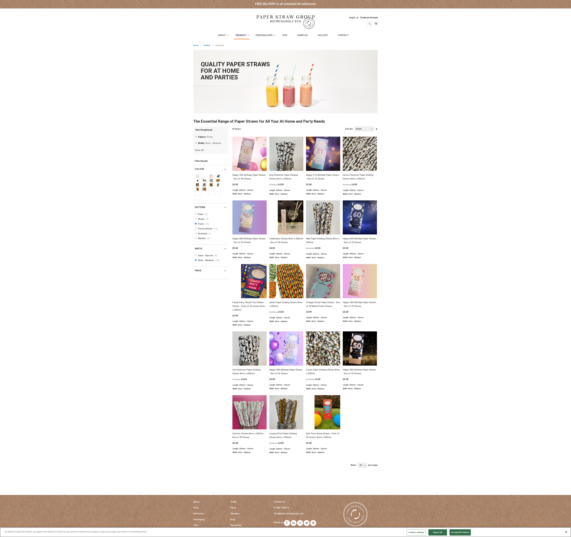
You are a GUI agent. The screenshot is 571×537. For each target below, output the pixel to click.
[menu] (285, 35)
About (196, 501)
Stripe (203, 219)
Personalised (208, 228)
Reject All (437, 532)
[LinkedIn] (294, 523)
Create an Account (369, 17)
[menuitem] (222, 35)
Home (195, 45)
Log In (352, 17)
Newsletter (236, 525)
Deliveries (198, 513)
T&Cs (196, 525)
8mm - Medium (209, 260)
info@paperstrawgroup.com (288, 513)
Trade (233, 501)
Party (204, 224)
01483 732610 (281, 507)
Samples (234, 513)
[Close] (566, 532)
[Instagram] (300, 523)
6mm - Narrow (208, 255)
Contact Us (279, 501)
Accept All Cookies (460, 532)
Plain (203, 214)
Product (207, 45)
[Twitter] (307, 523)
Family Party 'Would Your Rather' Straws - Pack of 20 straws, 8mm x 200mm (248, 306)
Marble (204, 238)
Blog (232, 519)
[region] (285, 532)
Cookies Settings (416, 532)
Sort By (349, 129)
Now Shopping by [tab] (204, 130)
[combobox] (369, 23)
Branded (205, 233)
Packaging (199, 519)
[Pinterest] (313, 523)
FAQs (196, 507)
